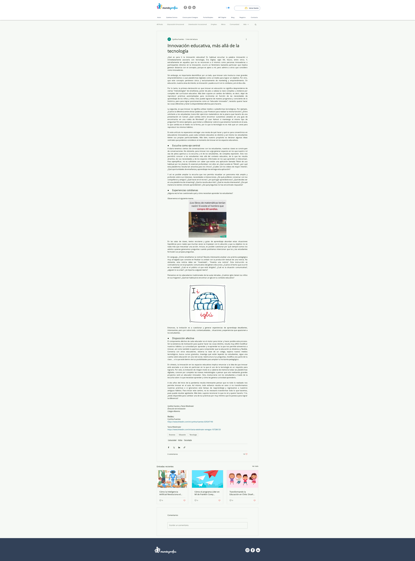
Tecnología (193, 435)
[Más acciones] (246, 39)
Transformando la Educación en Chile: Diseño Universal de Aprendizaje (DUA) (242, 493)
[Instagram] (189, 7)
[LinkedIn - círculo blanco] (258, 550)
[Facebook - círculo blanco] (253, 550)
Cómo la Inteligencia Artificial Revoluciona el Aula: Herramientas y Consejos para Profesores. (171, 493)
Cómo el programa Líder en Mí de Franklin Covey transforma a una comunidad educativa (207, 493)
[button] (228, 8)
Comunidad (234, 24)
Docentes (172, 435)
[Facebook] (185, 7)
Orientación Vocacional (197, 24)
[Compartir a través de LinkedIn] (179, 447)
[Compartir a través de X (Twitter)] (174, 447)
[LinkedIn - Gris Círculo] (194, 7)
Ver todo (255, 466)
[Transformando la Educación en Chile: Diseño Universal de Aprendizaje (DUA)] (242, 479)
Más (245, 24)
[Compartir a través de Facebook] (169, 447)
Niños (223, 24)
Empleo (214, 24)
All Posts (160, 24)
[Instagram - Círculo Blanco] (247, 550)
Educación (182, 435)
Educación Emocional (175, 24)
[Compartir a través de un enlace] (184, 447)
